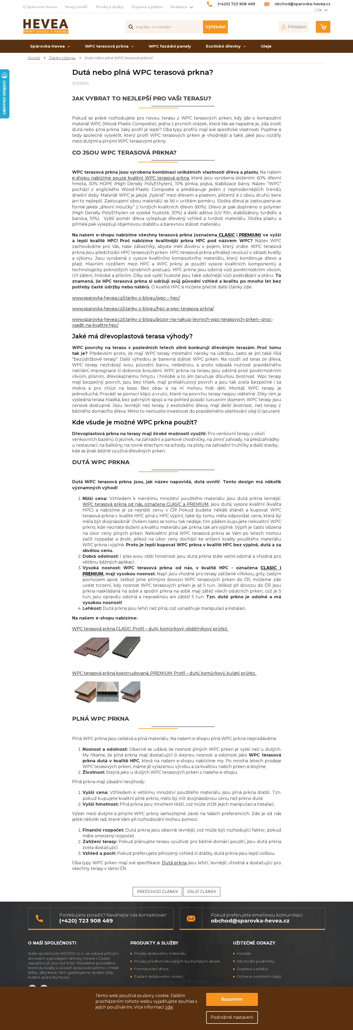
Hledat (215, 26)
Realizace (178, 6)
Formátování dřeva (151, 968)
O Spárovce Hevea (40, 6)
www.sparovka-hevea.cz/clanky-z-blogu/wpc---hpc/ (126, 297)
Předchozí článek (157, 891)
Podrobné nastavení (232, 1017)
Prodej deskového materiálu (160, 953)
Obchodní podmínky (256, 961)
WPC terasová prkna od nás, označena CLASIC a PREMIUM (146, 504)
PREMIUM (249, 234)
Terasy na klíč (76, 6)
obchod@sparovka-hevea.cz (250, 921)
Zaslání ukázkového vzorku (158, 976)
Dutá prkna (174, 862)
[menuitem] (50, 46)
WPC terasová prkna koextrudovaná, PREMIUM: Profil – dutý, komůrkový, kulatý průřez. (164, 673)
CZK (319, 10)
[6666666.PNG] (107, 647)
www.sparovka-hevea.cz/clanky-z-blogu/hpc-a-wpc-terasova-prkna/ (143, 308)
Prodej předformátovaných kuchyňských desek (177, 961)
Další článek (201, 891)
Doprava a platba (146, 6)
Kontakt (244, 953)
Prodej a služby (109, 6)
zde (169, 1007)
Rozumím (232, 999)
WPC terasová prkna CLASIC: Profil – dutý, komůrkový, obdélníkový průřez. (150, 628)
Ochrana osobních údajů (259, 976)
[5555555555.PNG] (107, 692)
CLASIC (226, 234)
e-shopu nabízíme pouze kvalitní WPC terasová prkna (130, 177)
